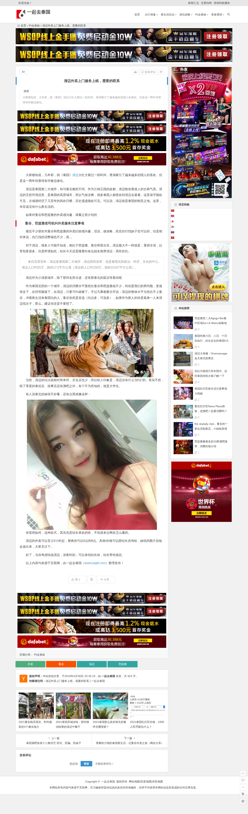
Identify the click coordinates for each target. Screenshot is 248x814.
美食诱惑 (216, 14)
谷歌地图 (157, 781)
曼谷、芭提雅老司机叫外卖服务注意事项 (54, 223)
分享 (106, 579)
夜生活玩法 (167, 14)
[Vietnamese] (172, 237)
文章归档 (206, 2)
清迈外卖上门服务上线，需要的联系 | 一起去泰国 (75, 680)
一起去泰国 (38, 12)
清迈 (75, 175)
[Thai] (172, 232)
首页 (137, 14)
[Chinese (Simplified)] (172, 210)
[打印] (135, 72)
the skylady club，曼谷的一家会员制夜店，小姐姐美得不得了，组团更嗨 (211, 428)
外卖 (30, 664)
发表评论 (150, 72)
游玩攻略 (184, 14)
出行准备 (150, 14)
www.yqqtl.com (95, 563)
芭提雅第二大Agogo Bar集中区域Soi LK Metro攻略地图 (211, 323)
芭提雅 (123, 664)
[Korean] (172, 226)
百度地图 (145, 781)
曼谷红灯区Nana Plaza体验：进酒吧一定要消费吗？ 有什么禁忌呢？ (211, 411)
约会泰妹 (200, 14)
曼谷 (61, 664)
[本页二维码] (243, 801)
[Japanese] (172, 221)
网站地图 (134, 781)
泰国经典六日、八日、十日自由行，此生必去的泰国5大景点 (212, 340)
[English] (172, 215)
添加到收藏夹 (222, 2)
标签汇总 (193, 2)
